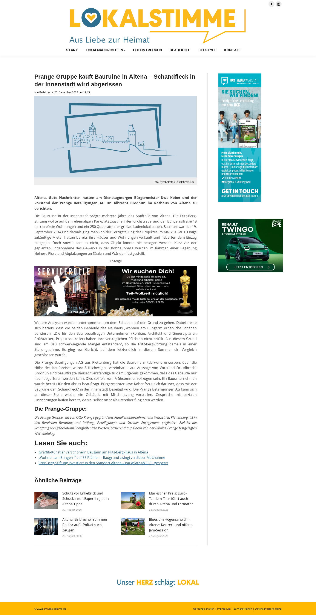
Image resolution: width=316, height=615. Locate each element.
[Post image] (46, 500)
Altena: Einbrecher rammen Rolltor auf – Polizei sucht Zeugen (84, 525)
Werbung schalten (203, 608)
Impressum (224, 608)
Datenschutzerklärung (268, 608)
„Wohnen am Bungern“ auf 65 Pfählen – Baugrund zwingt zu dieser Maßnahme (102, 457)
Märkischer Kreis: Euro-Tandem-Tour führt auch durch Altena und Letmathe (171, 498)
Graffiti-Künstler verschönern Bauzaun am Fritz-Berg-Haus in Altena (93, 452)
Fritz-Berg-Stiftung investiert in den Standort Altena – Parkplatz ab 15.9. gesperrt (103, 463)
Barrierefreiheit (242, 608)
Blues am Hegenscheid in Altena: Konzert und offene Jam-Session (170, 525)
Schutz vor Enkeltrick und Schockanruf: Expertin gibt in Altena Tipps (85, 498)
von (42, 92)
